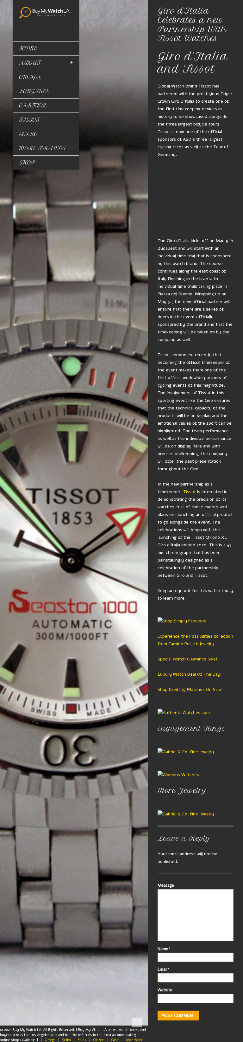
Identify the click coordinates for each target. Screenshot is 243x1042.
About (30, 63)
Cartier (33, 105)
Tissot (29, 120)
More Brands (42, 148)
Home (28, 48)
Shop (27, 162)
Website (165, 990)
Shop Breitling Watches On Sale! (190, 689)
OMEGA (30, 77)
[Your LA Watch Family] (46, 12)
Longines (34, 91)
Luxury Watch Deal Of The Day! (190, 674)
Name (164, 949)
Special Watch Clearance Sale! (187, 659)
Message (166, 885)
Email (164, 969)
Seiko (28, 134)
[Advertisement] (196, 197)
